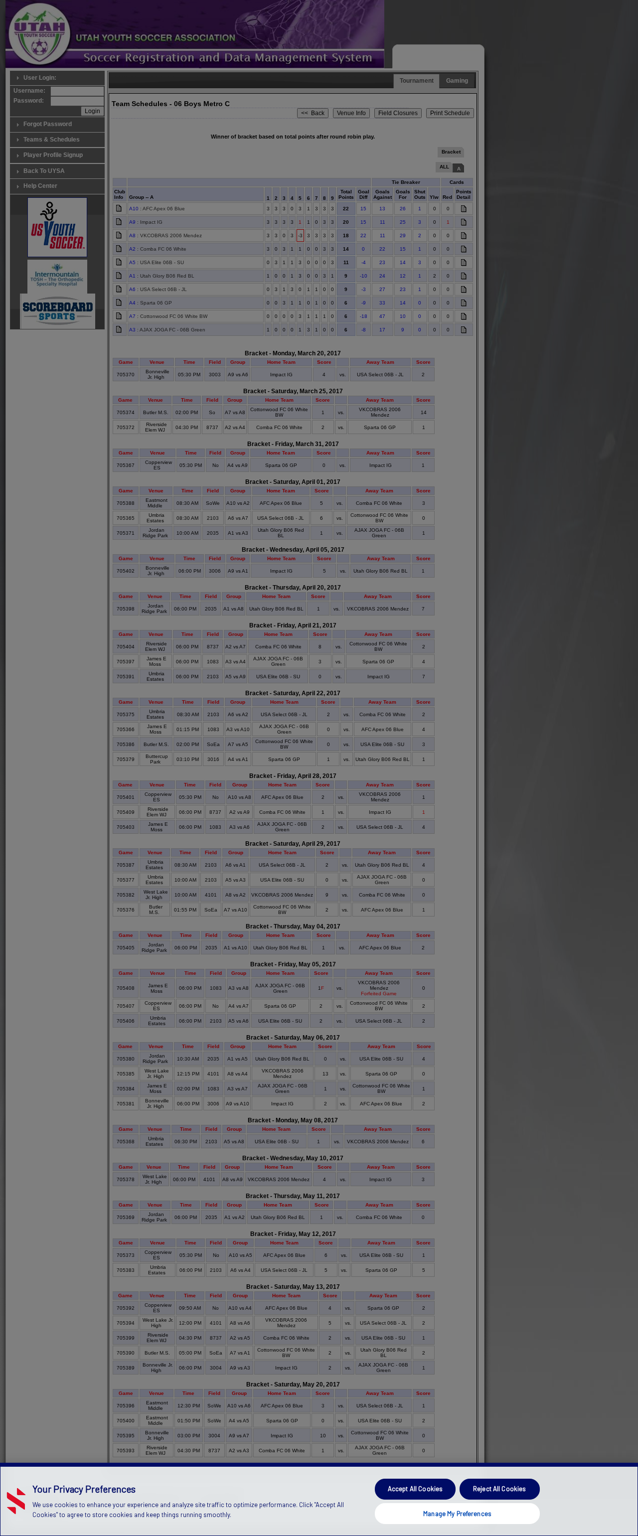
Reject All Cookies (499, 1489)
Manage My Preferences (457, 1513)
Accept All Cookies (415, 1489)
